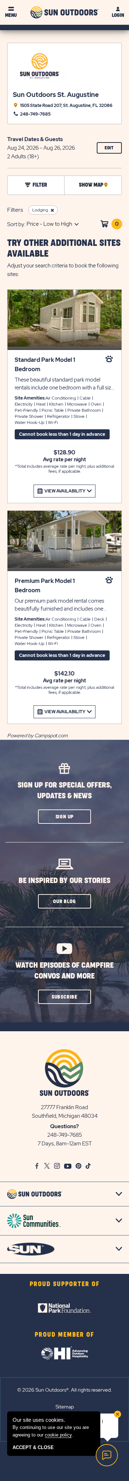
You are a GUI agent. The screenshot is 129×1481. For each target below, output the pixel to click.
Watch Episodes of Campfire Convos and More (64, 971)
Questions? (64, 1126)
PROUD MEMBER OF (64, 1335)
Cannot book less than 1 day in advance (62, 434)
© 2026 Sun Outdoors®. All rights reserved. (64, 1390)
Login (118, 15)
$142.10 (64, 673)
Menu (11, 15)
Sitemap (65, 1406)
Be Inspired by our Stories (64, 880)
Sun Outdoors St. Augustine (56, 94)
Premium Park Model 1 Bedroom (45, 585)
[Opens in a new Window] (64, 1308)
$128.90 (64, 452)
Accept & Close (33, 1447)
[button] (64, 816)
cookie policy (58, 1435)
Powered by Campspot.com (37, 735)
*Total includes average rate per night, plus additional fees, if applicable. (64, 469)
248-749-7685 (64, 1135)
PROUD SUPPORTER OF (65, 1284)
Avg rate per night (64, 459)
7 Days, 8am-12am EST (65, 1143)
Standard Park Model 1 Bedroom (45, 364)
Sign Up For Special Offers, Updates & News (65, 790)
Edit (113, 149)
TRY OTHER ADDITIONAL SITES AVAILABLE (64, 248)
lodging (40, 210)
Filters (15, 210)
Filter (40, 185)
